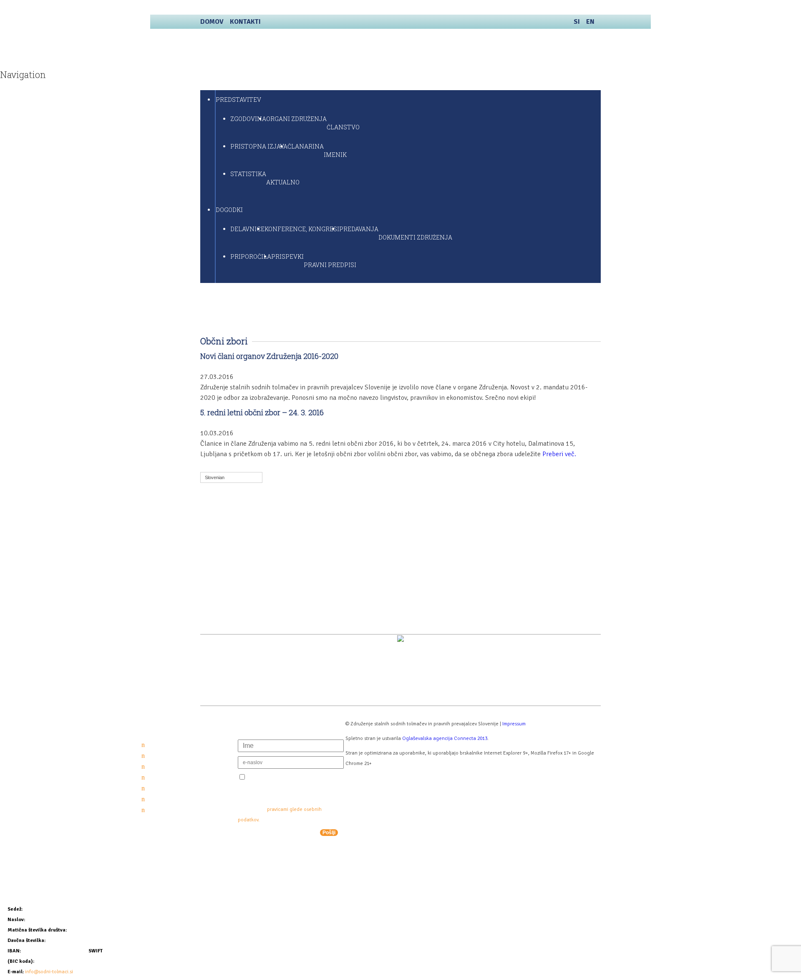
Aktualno (283, 182)
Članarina (305, 146)
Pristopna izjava (258, 146)
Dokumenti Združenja (415, 237)
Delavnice (247, 229)
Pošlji (328, 833)
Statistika (248, 174)
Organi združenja (296, 119)
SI (577, 22)
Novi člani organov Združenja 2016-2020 (269, 356)
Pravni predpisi (330, 265)
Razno (232, 586)
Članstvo (343, 127)
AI (226, 532)
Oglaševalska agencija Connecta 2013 (444, 738)
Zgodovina (248, 119)
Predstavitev (238, 100)
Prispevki (287, 256)
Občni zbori (240, 564)
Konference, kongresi (301, 229)
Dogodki (229, 210)
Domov (212, 22)
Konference (240, 542)
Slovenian (214, 477)
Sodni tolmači (279, 50)
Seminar (236, 597)
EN (590, 22)
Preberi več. (559, 454)
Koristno (236, 553)
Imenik (335, 155)
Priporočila (250, 256)
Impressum (514, 724)
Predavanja (358, 229)
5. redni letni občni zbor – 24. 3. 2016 (262, 412)
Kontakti (245, 22)
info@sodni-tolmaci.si (49, 972)
